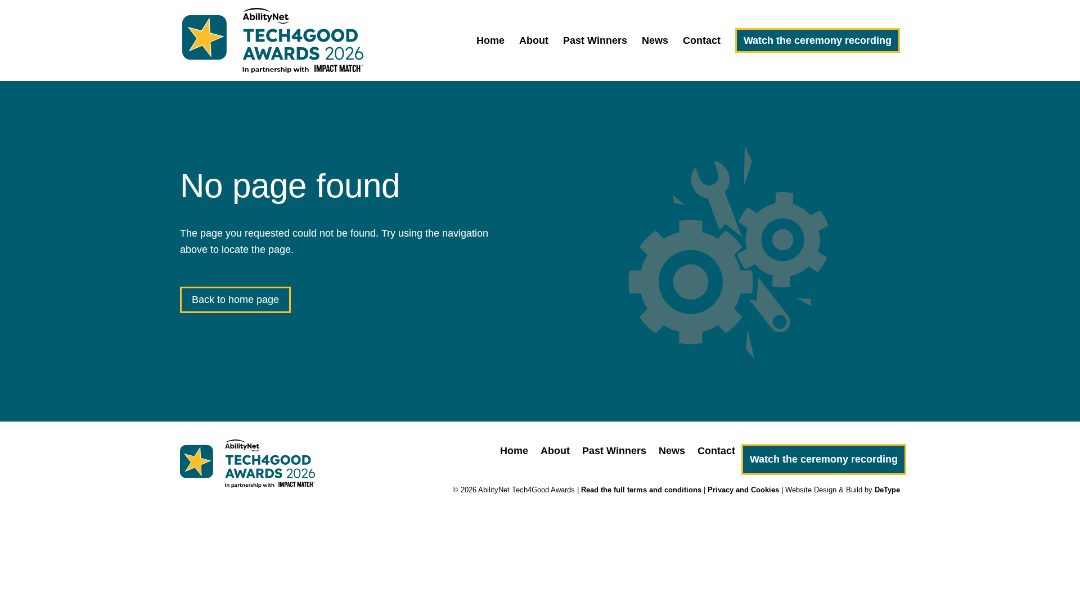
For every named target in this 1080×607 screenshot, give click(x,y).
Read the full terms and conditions (641, 490)
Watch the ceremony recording (818, 40)
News (655, 41)
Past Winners (595, 41)
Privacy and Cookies (743, 490)
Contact (702, 41)
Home (490, 41)
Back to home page (235, 299)
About (533, 41)
